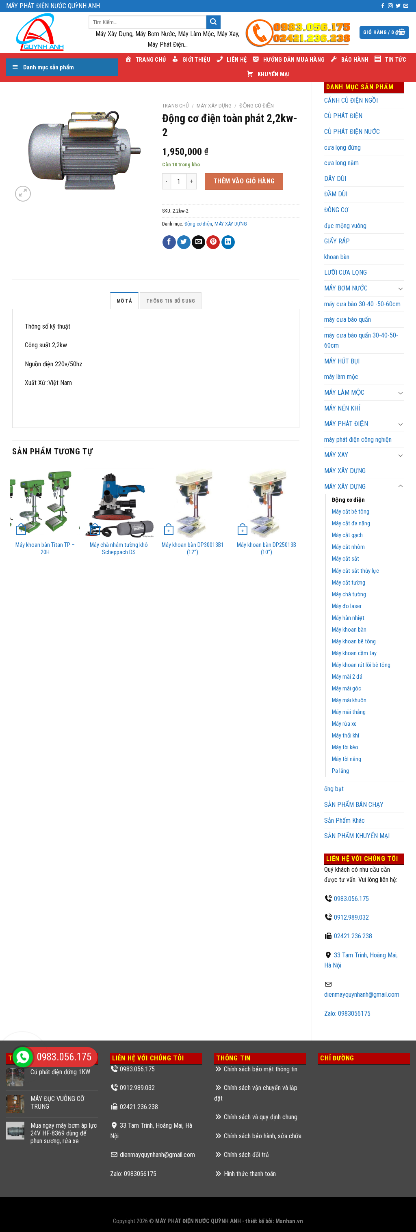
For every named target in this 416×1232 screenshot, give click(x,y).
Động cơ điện (348, 500)
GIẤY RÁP (337, 241)
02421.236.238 (353, 936)
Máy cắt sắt (345, 558)
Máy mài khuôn (349, 700)
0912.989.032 (351, 917)
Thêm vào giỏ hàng (244, 181)
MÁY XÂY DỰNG (345, 471)
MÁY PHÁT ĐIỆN (346, 424)
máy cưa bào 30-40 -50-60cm (362, 304)
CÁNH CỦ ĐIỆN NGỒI (351, 100)
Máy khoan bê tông (354, 641)
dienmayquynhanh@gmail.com (361, 994)
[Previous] (12, 538)
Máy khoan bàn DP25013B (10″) (266, 549)
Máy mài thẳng (349, 712)
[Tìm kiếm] (213, 22)
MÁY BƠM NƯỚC (346, 288)
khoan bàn (336, 257)
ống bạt (334, 789)
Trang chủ (175, 105)
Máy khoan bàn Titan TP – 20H (45, 549)
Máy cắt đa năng (351, 523)
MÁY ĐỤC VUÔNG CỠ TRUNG (57, 1102)
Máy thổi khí (345, 735)
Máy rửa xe (344, 723)
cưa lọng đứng (342, 147)
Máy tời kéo (345, 747)
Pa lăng (340, 771)
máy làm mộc (341, 377)
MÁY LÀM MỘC (344, 392)
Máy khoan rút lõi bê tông (361, 665)
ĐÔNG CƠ (336, 210)
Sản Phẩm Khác (344, 820)
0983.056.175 (351, 899)
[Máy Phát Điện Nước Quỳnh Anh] (41, 32)
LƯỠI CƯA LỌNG (345, 272)
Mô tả (124, 301)
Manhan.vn (289, 1221)
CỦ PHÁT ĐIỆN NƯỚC (352, 131)
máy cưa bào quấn (347, 319)
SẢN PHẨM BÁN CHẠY (354, 804)
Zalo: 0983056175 (347, 1013)
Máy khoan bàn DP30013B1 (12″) (193, 549)
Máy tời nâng (346, 759)
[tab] (124, 300)
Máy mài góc (346, 688)
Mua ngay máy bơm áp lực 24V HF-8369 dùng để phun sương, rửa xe (63, 1133)
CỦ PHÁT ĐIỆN (343, 116)
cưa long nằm (341, 163)
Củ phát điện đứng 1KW (60, 1072)
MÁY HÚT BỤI (342, 361)
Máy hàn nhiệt (348, 618)
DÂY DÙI (335, 179)
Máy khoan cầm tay (354, 653)
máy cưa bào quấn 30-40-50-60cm (361, 340)
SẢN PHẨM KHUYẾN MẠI (357, 836)
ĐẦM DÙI (335, 194)
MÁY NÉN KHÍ (342, 408)
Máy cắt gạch (347, 535)
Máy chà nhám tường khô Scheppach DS (119, 549)
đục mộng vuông (345, 226)
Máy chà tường (349, 594)
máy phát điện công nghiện (358, 439)
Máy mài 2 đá (347, 676)
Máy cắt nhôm (348, 547)
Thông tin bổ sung (170, 301)
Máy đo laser (347, 606)
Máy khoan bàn (349, 629)
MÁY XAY (336, 455)
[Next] (299, 538)
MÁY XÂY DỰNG (345, 486)
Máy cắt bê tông (350, 511)
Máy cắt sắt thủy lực (355, 571)
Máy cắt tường (348, 582)
